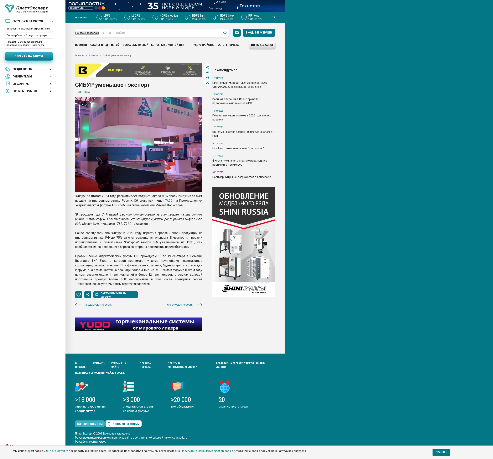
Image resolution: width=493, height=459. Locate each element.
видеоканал (264, 44)
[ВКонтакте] (207, 72)
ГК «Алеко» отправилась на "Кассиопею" (238, 148)
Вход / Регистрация (259, 32)
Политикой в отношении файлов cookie (207, 451)
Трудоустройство (202, 44)
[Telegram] (207, 77)
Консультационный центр (169, 44)
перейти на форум (126, 424)
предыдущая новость (98, 304)
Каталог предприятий (105, 44)
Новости (81, 44)
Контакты (99, 363)
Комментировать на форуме (113, 294)
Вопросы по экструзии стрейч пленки (28, 28)
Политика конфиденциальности (182, 365)
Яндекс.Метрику (57, 451)
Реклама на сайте (118, 365)
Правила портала (145, 365)
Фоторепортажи (229, 44)
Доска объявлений (135, 44)
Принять (441, 452)
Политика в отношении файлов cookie (100, 372)
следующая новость (180, 304)
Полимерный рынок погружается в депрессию (241, 177)
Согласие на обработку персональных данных (240, 365)
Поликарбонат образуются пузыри (27, 35)
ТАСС (169, 200)
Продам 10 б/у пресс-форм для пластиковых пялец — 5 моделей (25, 43)
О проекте (80, 365)
